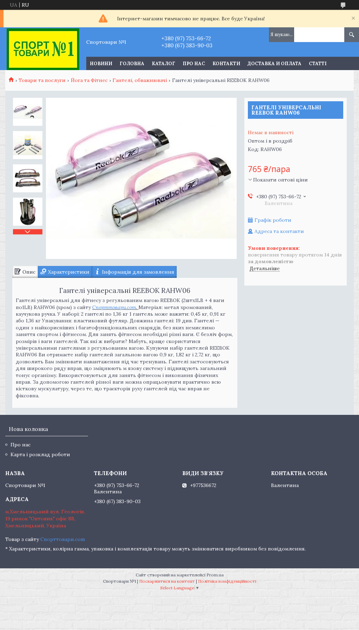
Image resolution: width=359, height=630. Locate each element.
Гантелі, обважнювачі (140, 80)
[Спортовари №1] (43, 49)
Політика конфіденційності (227, 581)
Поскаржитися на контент (167, 581)
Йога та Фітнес (89, 80)
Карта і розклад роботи (40, 454)
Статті (318, 64)
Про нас (194, 64)
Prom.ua (215, 574)
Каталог (163, 64)
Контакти (226, 64)
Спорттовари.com (114, 307)
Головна (132, 64)
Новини (101, 64)
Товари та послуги (42, 80)
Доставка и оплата (275, 64)
